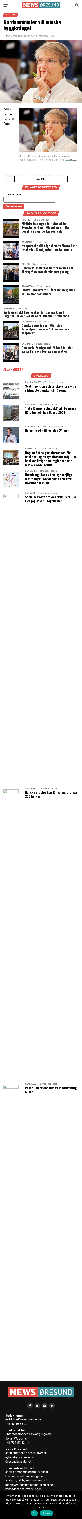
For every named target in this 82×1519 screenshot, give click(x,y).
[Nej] (77, 1505)
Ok (34, 1513)
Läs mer (46, 1513)
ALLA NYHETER (13, 369)
